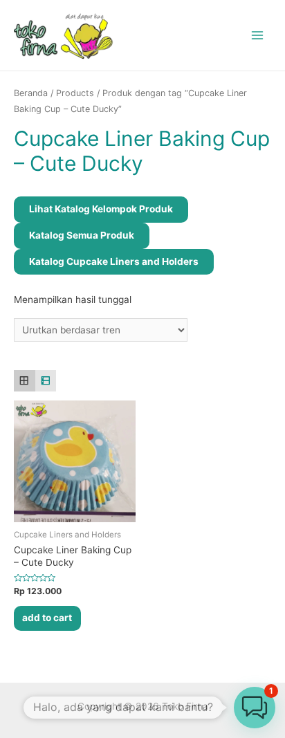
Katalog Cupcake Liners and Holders (114, 261)
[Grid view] (24, 380)
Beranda (31, 93)
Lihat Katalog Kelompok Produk (101, 208)
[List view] (46, 380)
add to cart (47, 617)
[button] (254, 707)
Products (75, 93)
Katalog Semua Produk (81, 235)
